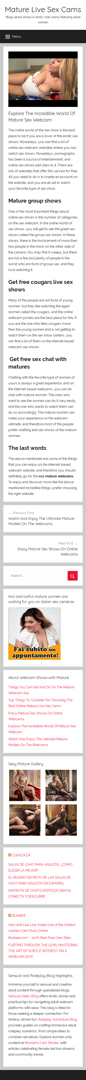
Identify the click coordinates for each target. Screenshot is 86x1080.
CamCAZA (21, 855)
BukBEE (19, 915)
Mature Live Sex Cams (43, 9)
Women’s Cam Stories (41, 1043)
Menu (16, 36)
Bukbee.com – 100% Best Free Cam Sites (39, 938)
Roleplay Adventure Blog (57, 1019)
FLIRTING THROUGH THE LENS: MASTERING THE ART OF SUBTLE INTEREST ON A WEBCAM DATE (43, 951)
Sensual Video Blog (23, 996)
